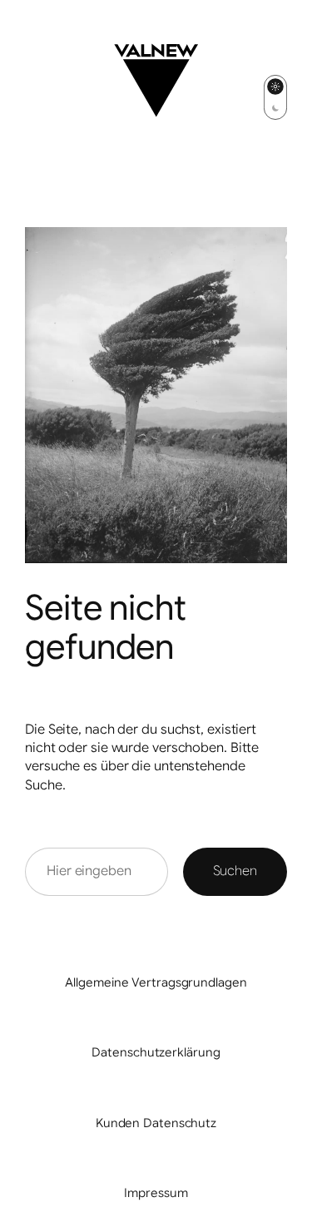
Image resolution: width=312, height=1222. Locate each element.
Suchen (235, 871)
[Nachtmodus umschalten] (275, 97)
